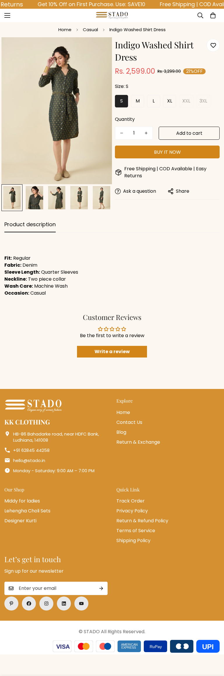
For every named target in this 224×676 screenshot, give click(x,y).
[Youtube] (81, 603)
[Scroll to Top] (212, 644)
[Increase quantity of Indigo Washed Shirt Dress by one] (146, 133)
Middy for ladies (22, 501)
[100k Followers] (46, 603)
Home (64, 29)
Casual (90, 29)
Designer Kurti (20, 520)
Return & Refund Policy (142, 520)
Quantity (125, 119)
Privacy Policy (132, 510)
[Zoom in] (99, 49)
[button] (213, 15)
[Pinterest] (11, 603)
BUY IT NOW (167, 152)
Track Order (130, 501)
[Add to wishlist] (213, 45)
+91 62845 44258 (31, 450)
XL (169, 101)
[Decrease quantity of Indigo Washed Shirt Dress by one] (121, 133)
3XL (203, 101)
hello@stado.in (29, 460)
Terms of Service (135, 530)
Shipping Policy (133, 540)
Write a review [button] (112, 351)
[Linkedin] (64, 603)
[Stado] (112, 15)
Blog (121, 432)
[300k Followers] (29, 603)
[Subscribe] (101, 588)
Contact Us (129, 422)
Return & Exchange (138, 442)
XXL (186, 101)
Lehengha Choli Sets (27, 510)
